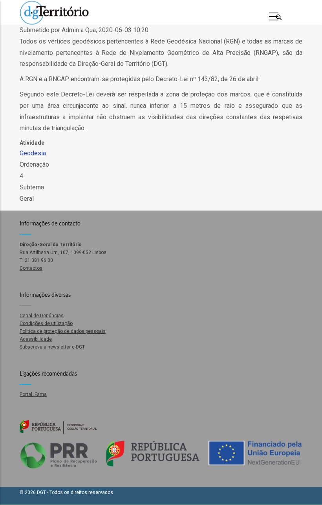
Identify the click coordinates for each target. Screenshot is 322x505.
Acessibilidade (36, 339)
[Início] (54, 13)
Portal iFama (33, 394)
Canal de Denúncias (42, 315)
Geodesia (33, 153)
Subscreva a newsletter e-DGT (52, 347)
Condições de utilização (46, 323)
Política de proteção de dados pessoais (63, 331)
